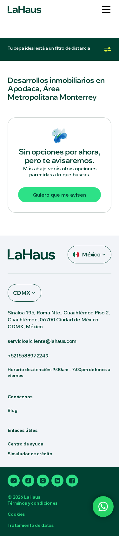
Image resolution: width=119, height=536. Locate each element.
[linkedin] (57, 481)
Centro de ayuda (25, 444)
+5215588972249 (28, 355)
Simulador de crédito (30, 454)
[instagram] (43, 481)
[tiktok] (28, 481)
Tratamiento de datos (31, 525)
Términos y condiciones (32, 503)
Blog (12, 410)
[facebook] (72, 481)
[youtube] (14, 481)
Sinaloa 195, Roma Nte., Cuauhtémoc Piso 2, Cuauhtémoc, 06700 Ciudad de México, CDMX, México (59, 319)
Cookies (16, 514)
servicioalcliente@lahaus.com (42, 341)
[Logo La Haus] (24, 9)
